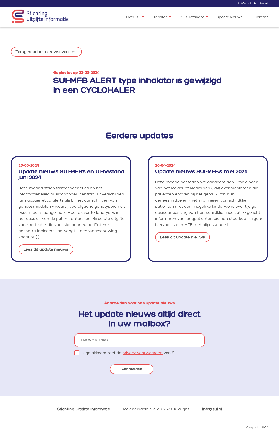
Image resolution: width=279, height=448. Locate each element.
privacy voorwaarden (142, 353)
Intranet (263, 3)
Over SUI (133, 17)
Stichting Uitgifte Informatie (83, 409)
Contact (261, 17)
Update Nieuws (229, 17)
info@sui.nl (244, 3)
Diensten (160, 17)
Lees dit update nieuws (45, 249)
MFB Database (192, 17)
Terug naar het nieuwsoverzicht (46, 51)
